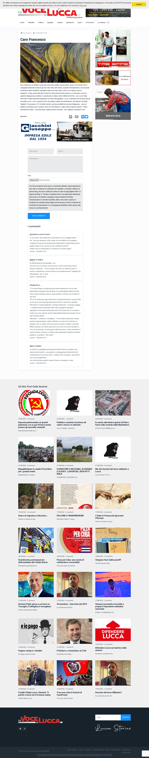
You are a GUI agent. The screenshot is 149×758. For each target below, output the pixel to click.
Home (22, 22)
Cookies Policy (125, 752)
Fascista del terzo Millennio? (108, 692)
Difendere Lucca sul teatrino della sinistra (110, 649)
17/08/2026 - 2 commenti (26, 601)
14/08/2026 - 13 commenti (104, 644)
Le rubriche (102, 22)
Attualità (31, 22)
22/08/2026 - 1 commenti (65, 419)
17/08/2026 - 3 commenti (103, 601)
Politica (41, 22)
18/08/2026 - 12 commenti (104, 556)
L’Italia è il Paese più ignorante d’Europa (109, 517)
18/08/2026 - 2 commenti (26, 556)
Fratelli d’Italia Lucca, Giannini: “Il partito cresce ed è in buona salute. (34, 693)
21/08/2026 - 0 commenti (65, 465)
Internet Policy (126, 750)
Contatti (80, 750)
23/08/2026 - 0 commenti (26, 419)
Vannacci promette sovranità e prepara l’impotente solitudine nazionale (109, 606)
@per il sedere (35, 346)
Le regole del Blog (98, 750)
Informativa (87, 750)
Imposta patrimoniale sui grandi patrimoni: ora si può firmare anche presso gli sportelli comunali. (34, 425)
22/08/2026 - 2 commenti (103, 419)
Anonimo (23, 116)
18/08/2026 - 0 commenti (65, 556)
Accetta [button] (139, 4)
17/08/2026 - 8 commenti (65, 601)
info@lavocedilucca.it (96, 756)
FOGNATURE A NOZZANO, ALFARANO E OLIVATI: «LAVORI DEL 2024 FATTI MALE (74, 471)
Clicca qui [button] (83, 5)
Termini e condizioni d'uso (112, 750)
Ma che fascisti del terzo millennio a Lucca (112, 470)
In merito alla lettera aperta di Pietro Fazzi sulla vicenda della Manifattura (112, 423)
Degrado (50, 22)
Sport (80, 22)
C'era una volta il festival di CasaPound (69, 693)
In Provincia (90, 22)
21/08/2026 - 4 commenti (26, 465)
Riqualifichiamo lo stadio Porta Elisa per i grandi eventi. (35, 470)
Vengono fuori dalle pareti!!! (108, 559)
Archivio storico (107, 756)
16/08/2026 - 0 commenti (26, 647)
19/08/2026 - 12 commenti (26, 512)
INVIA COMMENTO (39, 216)
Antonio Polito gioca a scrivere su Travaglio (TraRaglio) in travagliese (34, 605)
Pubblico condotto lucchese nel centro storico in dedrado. (71, 423)
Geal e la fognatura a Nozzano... (33, 515)
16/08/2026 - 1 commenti (65, 647)
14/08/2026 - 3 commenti (65, 689)
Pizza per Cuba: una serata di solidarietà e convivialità (70, 561)
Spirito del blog (72, 750)
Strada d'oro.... (35, 285)
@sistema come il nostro (40, 234)
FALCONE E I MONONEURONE (70, 515)
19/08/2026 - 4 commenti (103, 512)
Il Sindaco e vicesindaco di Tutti (71, 650)
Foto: (29, 175)
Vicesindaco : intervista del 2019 (72, 604)
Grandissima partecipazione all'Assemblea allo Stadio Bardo (33, 561)
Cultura (60, 22)
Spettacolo (70, 22)
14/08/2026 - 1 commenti (103, 689)
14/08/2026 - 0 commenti (26, 689)
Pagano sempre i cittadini (30, 650)
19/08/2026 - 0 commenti (65, 512)
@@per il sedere (36, 259)
